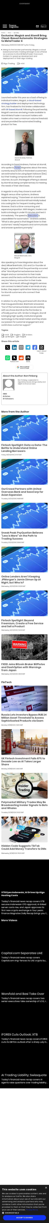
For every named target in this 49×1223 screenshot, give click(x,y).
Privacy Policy (32, 1210)
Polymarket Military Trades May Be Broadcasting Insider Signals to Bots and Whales (24, 805)
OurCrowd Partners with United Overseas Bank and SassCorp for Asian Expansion (22, 492)
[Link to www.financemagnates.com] (24, 428)
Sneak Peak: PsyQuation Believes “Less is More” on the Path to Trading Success (22, 535)
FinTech (9, 32)
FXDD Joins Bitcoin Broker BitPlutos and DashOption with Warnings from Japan (23, 667)
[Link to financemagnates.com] (24, 142)
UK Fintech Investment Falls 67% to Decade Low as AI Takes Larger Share (23, 761)
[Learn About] (41, 349)
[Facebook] (34, 347)
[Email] (21, 347)
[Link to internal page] (8, 385)
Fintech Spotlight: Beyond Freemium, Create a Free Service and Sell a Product (22, 623)
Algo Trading (16, 32)
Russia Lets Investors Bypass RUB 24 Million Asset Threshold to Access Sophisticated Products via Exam (24, 717)
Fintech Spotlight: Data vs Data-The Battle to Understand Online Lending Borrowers (24, 448)
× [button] (46, 1188)
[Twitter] (7, 347)
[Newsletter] (37, 26)
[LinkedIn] (14, 347)
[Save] (28, 359)
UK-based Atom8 (14, 109)
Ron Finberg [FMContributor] (30, 45)
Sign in (43, 26)
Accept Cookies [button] (24, 1217)
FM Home (3, 32)
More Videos (9, 920)
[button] (24, 1212)
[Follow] (14, 359)
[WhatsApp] (7, 357)
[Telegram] (28, 347)
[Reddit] (21, 357)
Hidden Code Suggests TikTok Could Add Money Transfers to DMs (23, 847)
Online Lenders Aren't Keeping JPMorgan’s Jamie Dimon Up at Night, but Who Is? (21, 579)
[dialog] (24, 1204)
